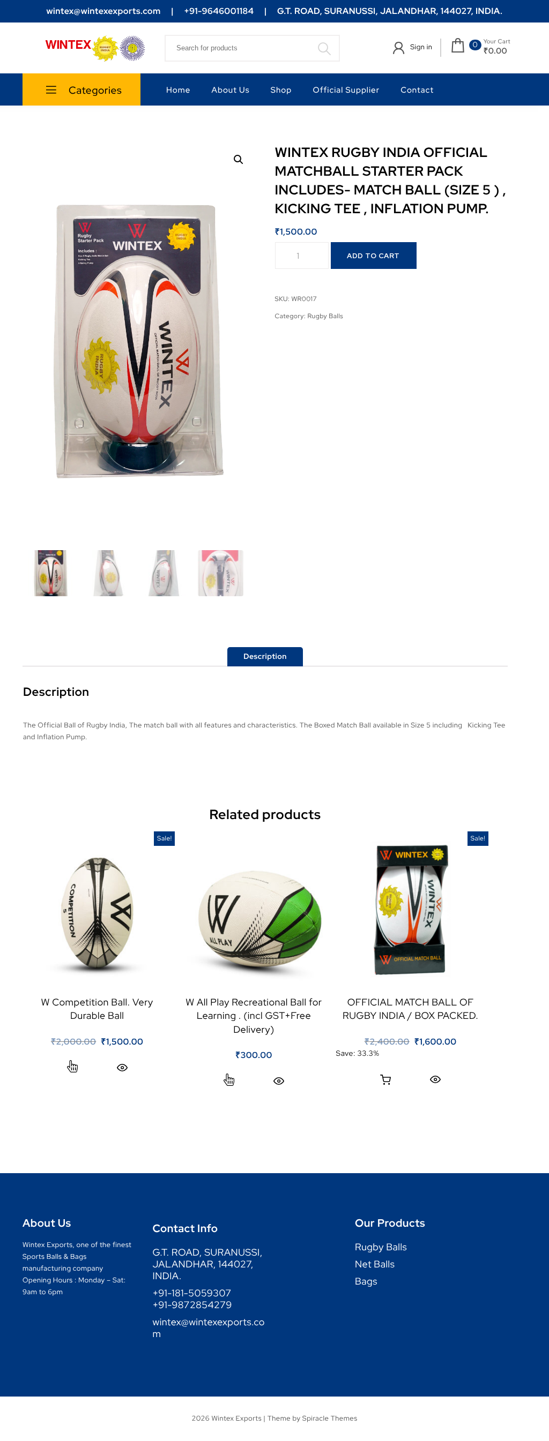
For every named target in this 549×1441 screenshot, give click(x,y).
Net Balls (375, 1265)
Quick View (122, 1067)
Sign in (421, 46)
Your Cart (497, 42)
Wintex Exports (236, 1418)
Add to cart (373, 255)
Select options (72, 1068)
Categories (94, 90)
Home (178, 90)
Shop (281, 90)
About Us (231, 90)
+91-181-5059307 (192, 1294)
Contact (417, 90)
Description (265, 657)
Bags (366, 1282)
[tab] (265, 656)
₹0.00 (496, 51)
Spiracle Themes (330, 1418)
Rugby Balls (325, 316)
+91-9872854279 (192, 1305)
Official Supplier (346, 90)
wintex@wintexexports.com (209, 1328)
